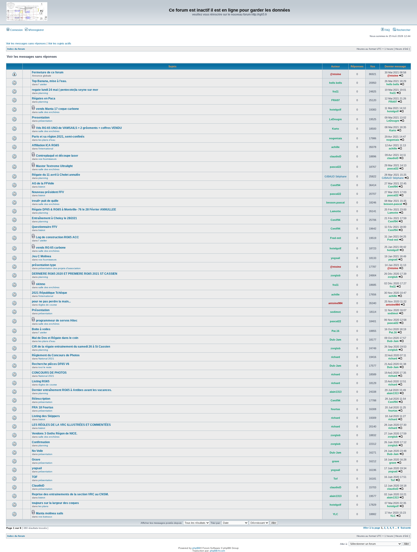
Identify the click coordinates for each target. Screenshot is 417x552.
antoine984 (335, 303)
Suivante (406, 527)
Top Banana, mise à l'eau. (49, 81)
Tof (336, 478)
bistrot (41, 186)
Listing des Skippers (46, 416)
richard (335, 357)
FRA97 (335, 100)
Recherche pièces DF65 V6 (50, 364)
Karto (335, 128)
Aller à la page (371, 527)
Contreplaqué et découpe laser (57, 155)
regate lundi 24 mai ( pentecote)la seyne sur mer (65, 89)
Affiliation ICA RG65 (45, 145)
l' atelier (42, 84)
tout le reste (45, 367)
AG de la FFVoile (43, 183)
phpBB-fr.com (217, 550)
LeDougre (335, 119)
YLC (335, 514)
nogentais (335, 138)
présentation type (44, 265)
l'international (45, 148)
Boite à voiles (41, 329)
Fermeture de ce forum (47, 72)
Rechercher (403, 29)
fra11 (336, 91)
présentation (45, 120)
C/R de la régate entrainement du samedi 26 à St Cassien (71, 346)
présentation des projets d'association (59, 268)
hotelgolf (335, 109)
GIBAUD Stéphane (336, 176)
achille (335, 147)
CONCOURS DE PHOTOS (49, 372)
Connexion (16, 29)
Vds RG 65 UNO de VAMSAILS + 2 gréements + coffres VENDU (79, 128)
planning (43, 93)
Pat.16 (335, 330)
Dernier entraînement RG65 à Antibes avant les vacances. (72, 390)
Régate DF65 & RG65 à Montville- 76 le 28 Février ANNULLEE (74, 209)
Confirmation (41, 442)
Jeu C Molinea (41, 256)
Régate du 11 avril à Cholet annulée (56, 174)
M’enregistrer (36, 29)
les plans (43, 506)
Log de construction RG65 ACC (57, 237)
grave (335, 461)
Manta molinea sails (49, 513)
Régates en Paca (43, 98)
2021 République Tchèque (49, 292)
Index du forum (16, 49)
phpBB (196, 548)
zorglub (336, 275)
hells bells (335, 82)
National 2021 (46, 358)
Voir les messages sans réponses (26, 43)
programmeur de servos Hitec (56, 320)
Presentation (40, 117)
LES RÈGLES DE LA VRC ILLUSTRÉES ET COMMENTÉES (71, 424)
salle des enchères (48, 112)
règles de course (47, 304)
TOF (34, 477)
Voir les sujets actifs (59, 43)
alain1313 (335, 391)
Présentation (40, 310)
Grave (36, 459)
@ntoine (335, 74)
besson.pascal (335, 202)
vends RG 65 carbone (51, 247)
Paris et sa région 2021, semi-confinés (58, 136)
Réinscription (41, 398)
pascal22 (335, 166)
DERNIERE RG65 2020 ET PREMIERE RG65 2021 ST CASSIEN (74, 273)
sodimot (335, 311)
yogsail (335, 258)
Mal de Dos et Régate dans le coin (55, 338)
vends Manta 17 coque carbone (57, 109)
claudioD (335, 156)
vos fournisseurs (47, 159)
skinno (40, 284)
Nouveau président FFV (48, 192)
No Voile (37, 451)
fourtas (335, 409)
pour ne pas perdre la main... (51, 301)
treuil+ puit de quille (45, 201)
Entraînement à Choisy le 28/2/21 (54, 218)
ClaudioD (38, 485)
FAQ (387, 29)
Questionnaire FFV (44, 227)
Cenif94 (335, 185)
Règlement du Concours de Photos (56, 355)
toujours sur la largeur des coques (55, 503)
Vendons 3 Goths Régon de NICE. (54, 433)
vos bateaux (45, 516)
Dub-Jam (335, 339)
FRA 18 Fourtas (42, 407)
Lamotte (335, 211)
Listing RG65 (40, 381)
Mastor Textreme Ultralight (54, 166)
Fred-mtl (335, 238)
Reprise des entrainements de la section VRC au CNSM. (70, 494)
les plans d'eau (46, 140)
